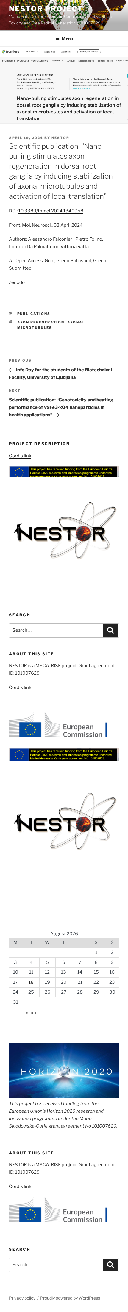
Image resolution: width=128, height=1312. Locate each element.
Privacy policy (22, 1297)
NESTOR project (46, 8)
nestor (60, 138)
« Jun (31, 1012)
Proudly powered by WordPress (70, 1297)
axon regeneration (41, 322)
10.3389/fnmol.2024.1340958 (50, 211)
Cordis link (20, 456)
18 (31, 982)
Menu (67, 38)
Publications (34, 314)
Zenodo (17, 282)
